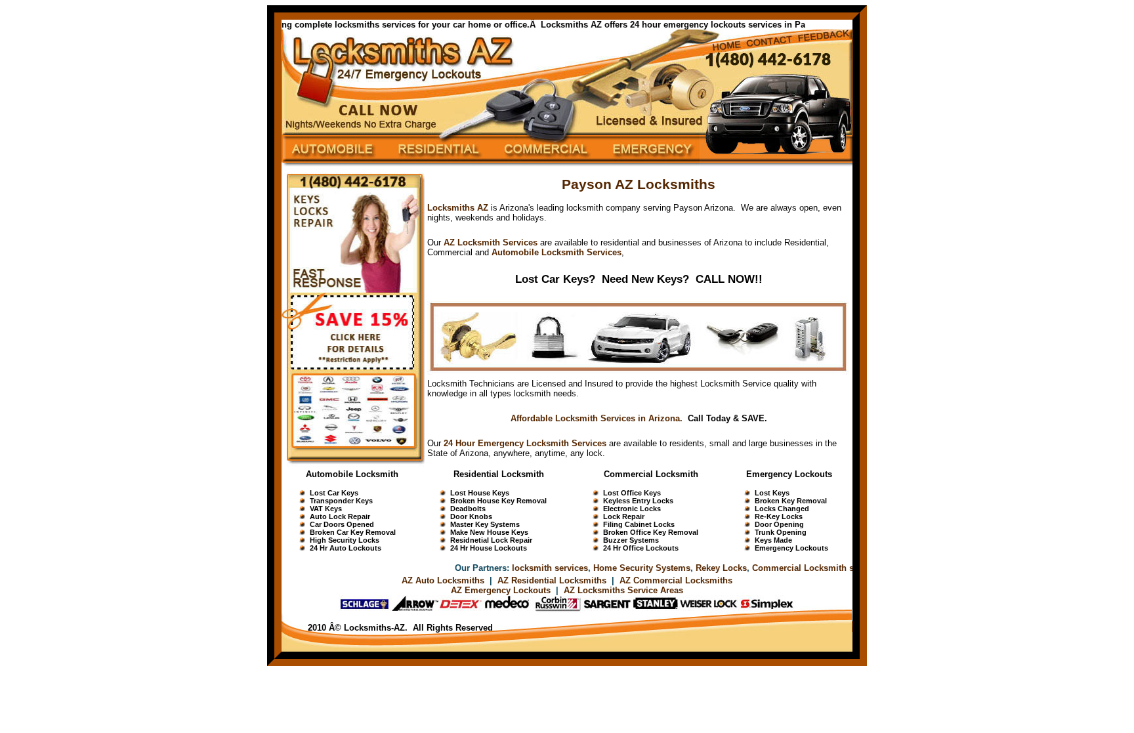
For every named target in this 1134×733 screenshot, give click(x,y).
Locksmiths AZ (457, 208)
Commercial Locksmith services (803, 568)
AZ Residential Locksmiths (553, 580)
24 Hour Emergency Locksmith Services (525, 443)
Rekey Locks (707, 568)
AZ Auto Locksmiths (443, 580)
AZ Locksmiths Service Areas (623, 590)
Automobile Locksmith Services (556, 252)
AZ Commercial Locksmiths (676, 580)
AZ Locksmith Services (490, 242)
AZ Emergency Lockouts (501, 590)
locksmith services (536, 568)
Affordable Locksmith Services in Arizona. (596, 418)
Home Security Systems (628, 568)
